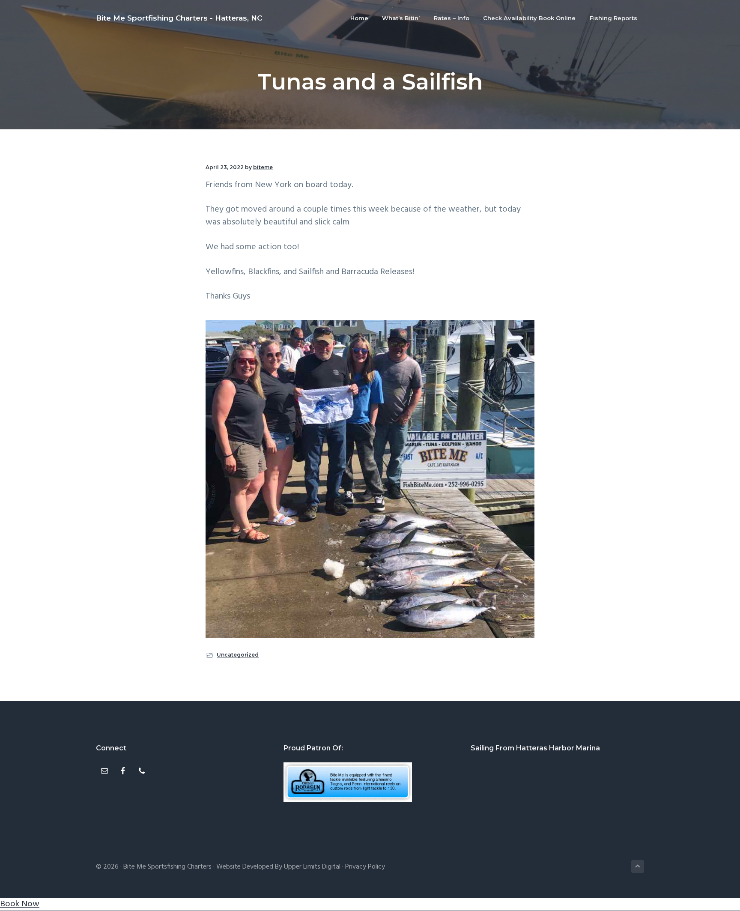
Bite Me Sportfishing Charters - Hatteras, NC (179, 18)
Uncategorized (238, 654)
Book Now (19, 904)
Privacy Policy (365, 866)
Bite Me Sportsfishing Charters (167, 866)
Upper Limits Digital (312, 866)
